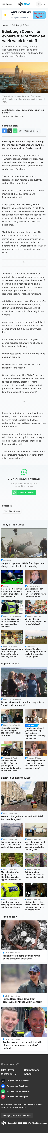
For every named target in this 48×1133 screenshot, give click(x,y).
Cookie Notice (19, 1107)
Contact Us (6, 1107)
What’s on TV (9, 1074)
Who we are (6, 1104)
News (5, 25)
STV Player (7, 1070)
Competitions (31, 1070)
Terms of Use (20, 1104)
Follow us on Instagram (17, 1096)
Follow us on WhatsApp (18, 1091)
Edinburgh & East (20, 25)
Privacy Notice (34, 1104)
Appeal (28, 1074)
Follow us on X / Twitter (18, 1081)
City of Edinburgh (12, 511)
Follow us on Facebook (17, 1086)
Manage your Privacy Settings (17, 1115)
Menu (9, 4)
